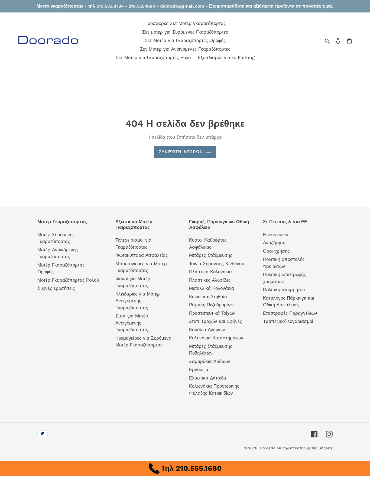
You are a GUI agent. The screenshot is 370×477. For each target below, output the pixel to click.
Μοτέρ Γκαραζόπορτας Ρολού (68, 280)
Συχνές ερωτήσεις (56, 288)
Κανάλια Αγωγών (207, 329)
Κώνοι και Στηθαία (208, 296)
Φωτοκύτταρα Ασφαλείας (141, 255)
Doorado (267, 448)
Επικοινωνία (275, 234)
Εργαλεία (198, 369)
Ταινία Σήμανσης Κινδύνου (216, 263)
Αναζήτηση (274, 242)
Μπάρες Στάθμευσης (210, 255)
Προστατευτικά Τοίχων (212, 313)
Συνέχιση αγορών (181, 152)
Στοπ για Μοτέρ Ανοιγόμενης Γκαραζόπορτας (131, 322)
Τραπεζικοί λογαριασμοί (288, 321)
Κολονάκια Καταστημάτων (216, 337)
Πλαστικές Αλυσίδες (210, 280)
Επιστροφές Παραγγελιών (290, 313)
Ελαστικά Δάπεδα (207, 378)
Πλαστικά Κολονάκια (210, 271)
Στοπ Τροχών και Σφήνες (215, 321)
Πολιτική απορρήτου (284, 289)
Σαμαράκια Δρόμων (209, 361)
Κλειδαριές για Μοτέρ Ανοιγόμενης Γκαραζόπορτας (137, 300)
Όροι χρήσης (276, 251)
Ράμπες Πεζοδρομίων (211, 304)
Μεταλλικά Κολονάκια (211, 288)
